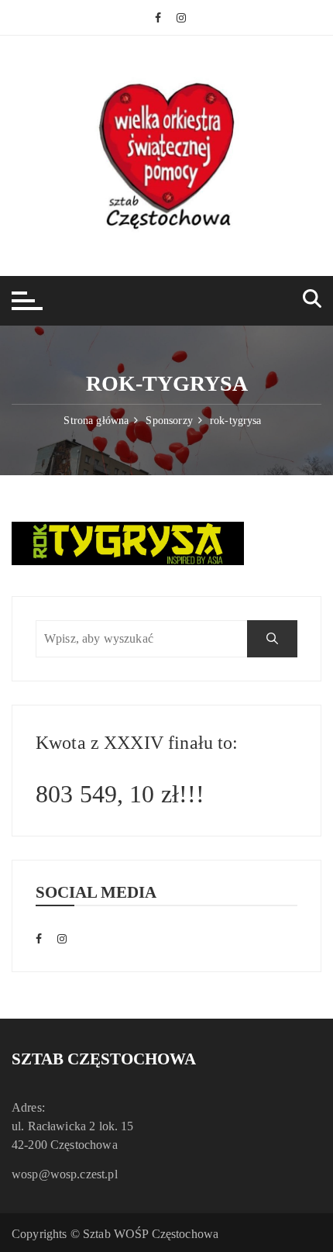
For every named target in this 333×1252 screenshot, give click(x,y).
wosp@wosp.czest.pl (65, 1174)
